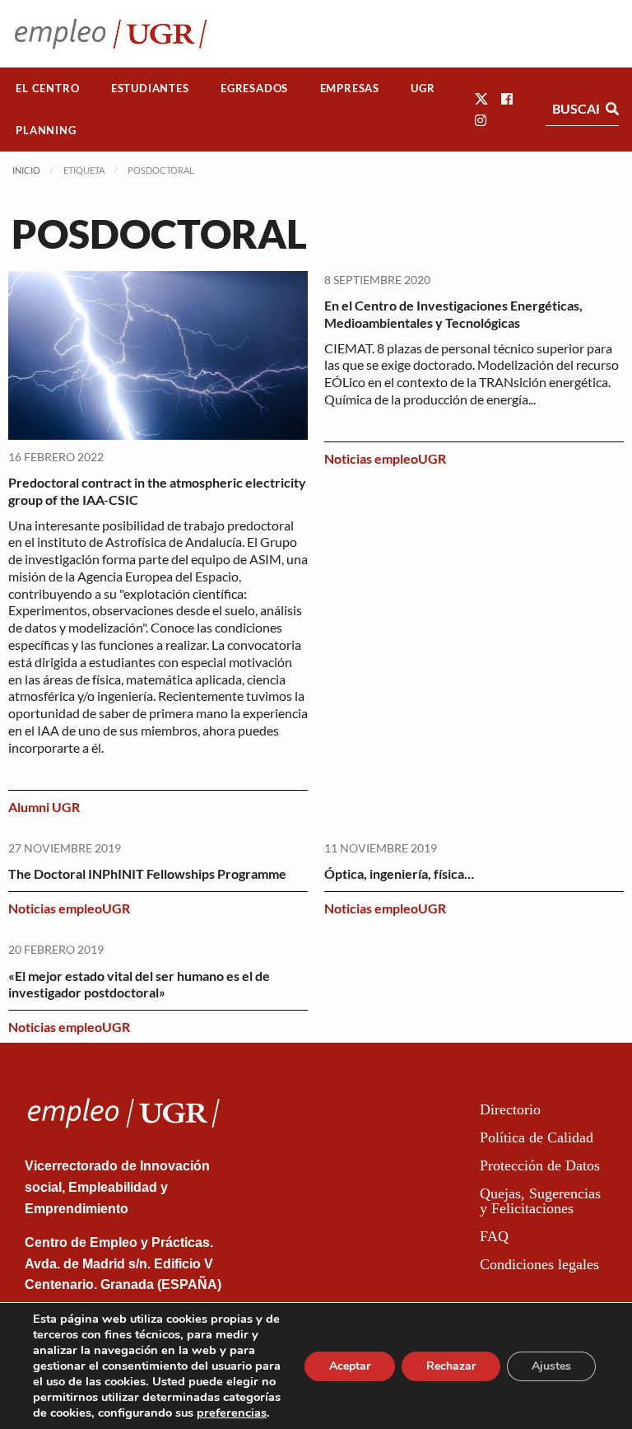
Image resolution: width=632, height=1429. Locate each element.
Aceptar (349, 1366)
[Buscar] (612, 108)
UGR (422, 88)
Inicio (26, 170)
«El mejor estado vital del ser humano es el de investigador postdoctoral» (139, 984)
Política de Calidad (536, 1137)
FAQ (494, 1236)
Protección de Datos (540, 1165)
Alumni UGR (44, 807)
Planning (46, 130)
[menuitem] (47, 89)
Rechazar (451, 1366)
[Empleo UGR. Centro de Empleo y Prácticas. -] (111, 33)
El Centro (47, 88)
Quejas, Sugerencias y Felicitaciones (540, 1201)
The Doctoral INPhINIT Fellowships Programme (147, 873)
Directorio (510, 1109)
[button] (481, 98)
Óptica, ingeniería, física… (399, 873)
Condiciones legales (539, 1264)
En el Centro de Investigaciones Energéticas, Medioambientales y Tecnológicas (453, 313)
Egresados (254, 88)
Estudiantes (150, 88)
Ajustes (551, 1366)
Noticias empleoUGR (385, 458)
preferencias (232, 1412)
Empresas (349, 88)
